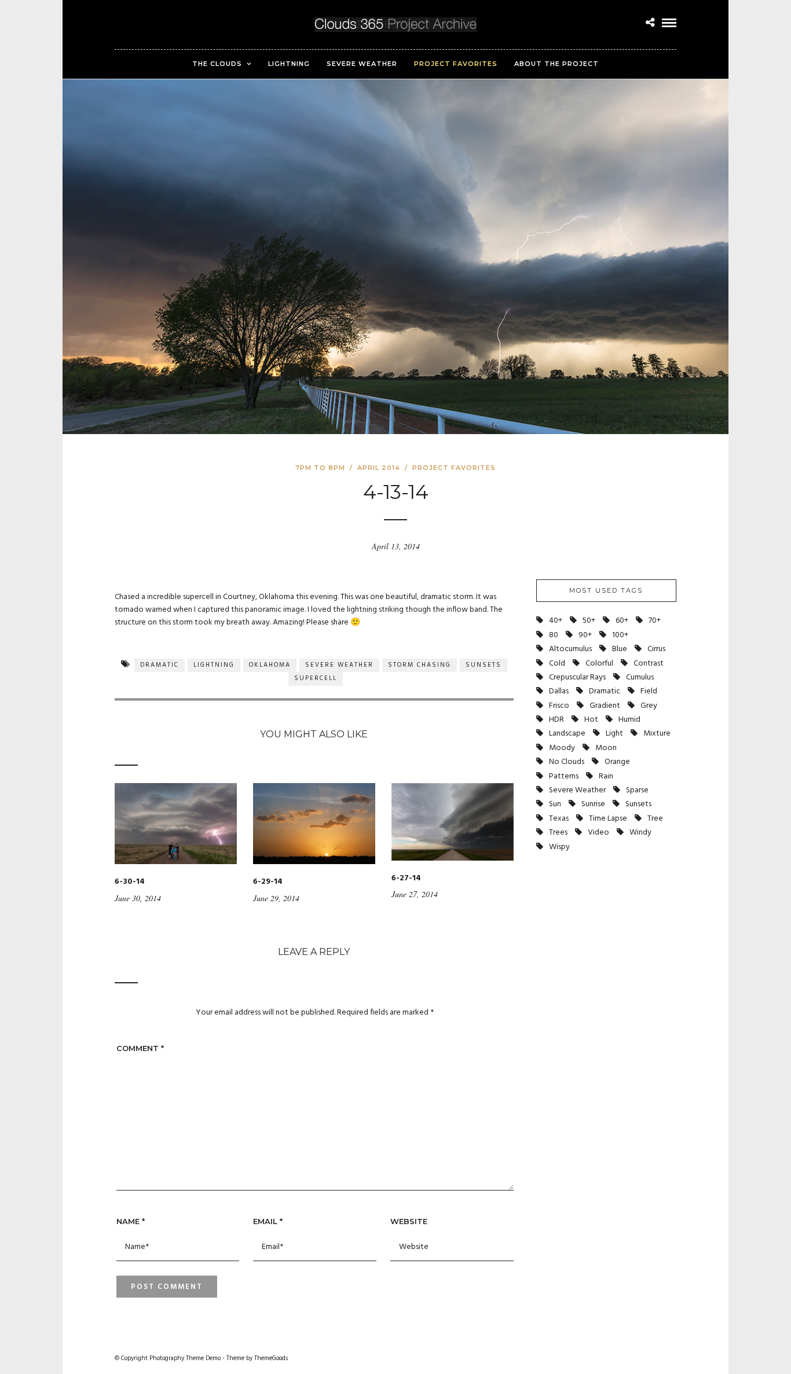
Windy (640, 832)
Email (268, 1221)
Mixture (657, 733)
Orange (617, 762)
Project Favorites (455, 64)
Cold (557, 663)
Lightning (289, 64)
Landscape (567, 733)
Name (130, 1221)
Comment (140, 1048)
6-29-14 (268, 881)
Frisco (559, 705)
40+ (555, 620)
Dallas (559, 691)
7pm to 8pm (320, 468)
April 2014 (378, 468)
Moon (606, 748)
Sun (555, 804)
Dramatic (159, 665)
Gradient (604, 705)
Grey (648, 705)
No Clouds (566, 762)
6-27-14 (406, 878)
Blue (619, 649)
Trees (558, 832)
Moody (562, 748)
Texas (559, 818)
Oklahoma (270, 665)
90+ (585, 635)
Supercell (315, 678)
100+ (620, 635)
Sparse (637, 790)
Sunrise (593, 804)
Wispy (559, 847)
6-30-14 (130, 881)
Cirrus (656, 649)
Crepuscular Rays (577, 677)
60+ (622, 620)
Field (648, 691)
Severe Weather (362, 64)
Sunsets (483, 665)
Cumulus (640, 677)
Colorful (599, 663)
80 (553, 635)
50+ (589, 620)
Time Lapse (608, 818)
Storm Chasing (419, 665)
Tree (655, 818)
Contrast (648, 663)
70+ (655, 620)
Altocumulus (570, 649)
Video (598, 832)
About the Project (556, 64)
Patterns (563, 776)
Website (408, 1221)
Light (614, 733)
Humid (629, 719)
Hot (591, 719)
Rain (606, 776)
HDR (556, 719)
